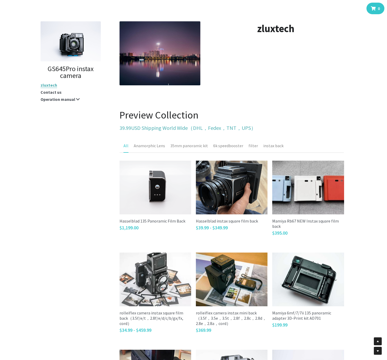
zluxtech (49, 85)
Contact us (51, 92)
